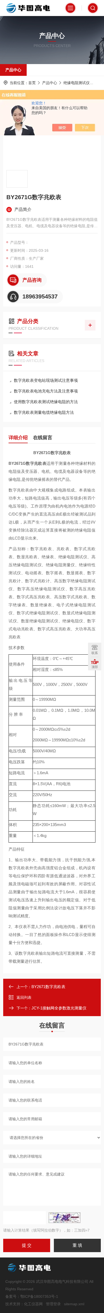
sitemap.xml (74, 1304)
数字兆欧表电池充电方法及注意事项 (46, 391)
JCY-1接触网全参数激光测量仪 (58, 1008)
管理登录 (53, 1304)
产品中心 (13, 70)
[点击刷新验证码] (65, 1217)
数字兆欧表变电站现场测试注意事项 (46, 380)
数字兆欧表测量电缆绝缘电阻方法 (44, 412)
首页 (32, 83)
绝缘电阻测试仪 (76, 83)
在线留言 (42, 437)
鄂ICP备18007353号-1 (39, 1296)
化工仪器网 (33, 1304)
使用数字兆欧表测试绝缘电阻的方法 (46, 401)
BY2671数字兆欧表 (48, 986)
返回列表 (24, 997)
